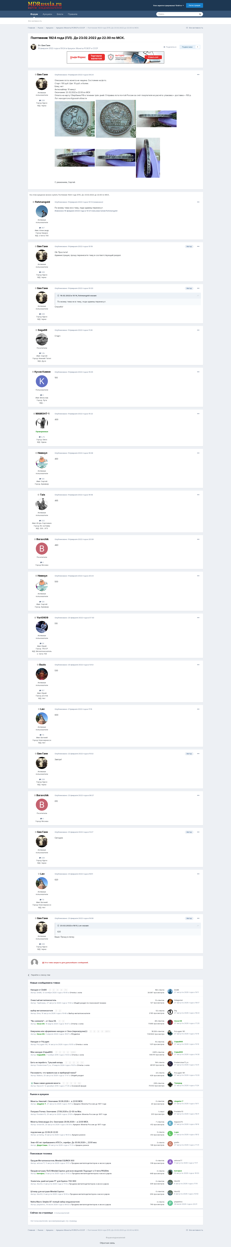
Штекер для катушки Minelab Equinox (47, 1191)
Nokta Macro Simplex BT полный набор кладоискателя (55, 1202)
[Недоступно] (75, 118)
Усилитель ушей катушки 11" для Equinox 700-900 (53, 1181)
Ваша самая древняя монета (47, 1083)
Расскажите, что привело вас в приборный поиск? (53, 1073)
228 (73, 1052)
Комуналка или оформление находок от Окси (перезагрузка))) (59, 1031)
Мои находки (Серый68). (42, 1052)
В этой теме (189, 14)
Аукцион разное (78, 1135)
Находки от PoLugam (40, 1042)
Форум (34, 14)
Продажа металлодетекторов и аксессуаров (91, 1163)
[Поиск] (200, 14)
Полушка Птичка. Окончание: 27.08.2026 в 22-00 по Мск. (56, 1111)
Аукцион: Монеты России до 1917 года (90, 1104)
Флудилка (75, 1034)
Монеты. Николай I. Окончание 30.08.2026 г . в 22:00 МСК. (57, 1101)
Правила (72, 14)
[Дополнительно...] (198, 74)
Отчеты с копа (76, 992)
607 (107, 1031)
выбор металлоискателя (42, 1011)
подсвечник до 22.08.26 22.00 (44, 1132)
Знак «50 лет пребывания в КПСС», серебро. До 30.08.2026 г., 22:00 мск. (64, 1142)
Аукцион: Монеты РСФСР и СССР (83, 48)
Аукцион (47, 14)
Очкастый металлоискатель (43, 1000)
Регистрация (194, 5)
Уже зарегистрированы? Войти (168, 5)
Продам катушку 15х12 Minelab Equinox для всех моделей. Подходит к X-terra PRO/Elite (70, 1171)
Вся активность (35, 21)
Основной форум (79, 1086)
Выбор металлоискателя (79, 1013)
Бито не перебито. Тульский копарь (47, 1062)
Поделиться (170, 47)
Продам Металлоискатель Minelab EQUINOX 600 (52, 1161)
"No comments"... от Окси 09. (44, 1021)
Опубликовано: (74, 75)
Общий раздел (77, 1075)
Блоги (60, 14)
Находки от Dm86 (39, 990)
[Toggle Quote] (58, 295)
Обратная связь (107, 1243)
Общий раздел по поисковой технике (90, 1003)
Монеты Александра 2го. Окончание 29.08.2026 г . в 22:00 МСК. (59, 1122)
